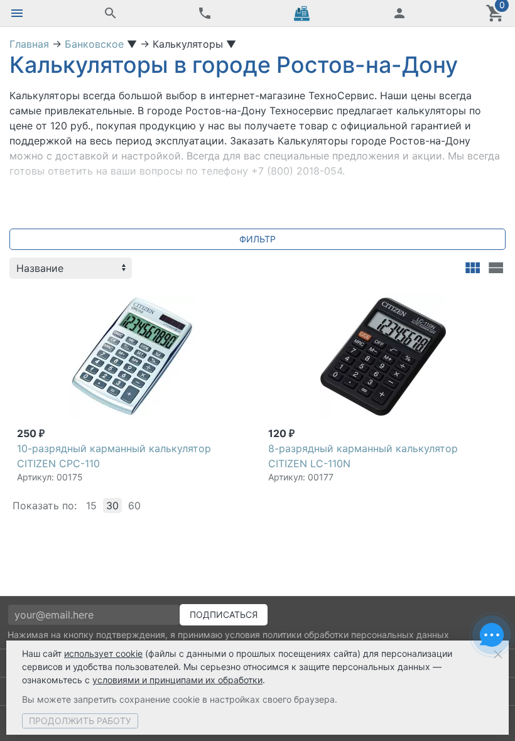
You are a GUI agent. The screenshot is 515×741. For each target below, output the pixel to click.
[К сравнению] (215, 299)
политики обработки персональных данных (356, 634)
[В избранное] (235, 299)
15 (91, 505)
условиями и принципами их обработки (177, 679)
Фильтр (257, 239)
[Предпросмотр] (132, 357)
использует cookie (103, 653)
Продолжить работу (80, 720)
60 (134, 505)
